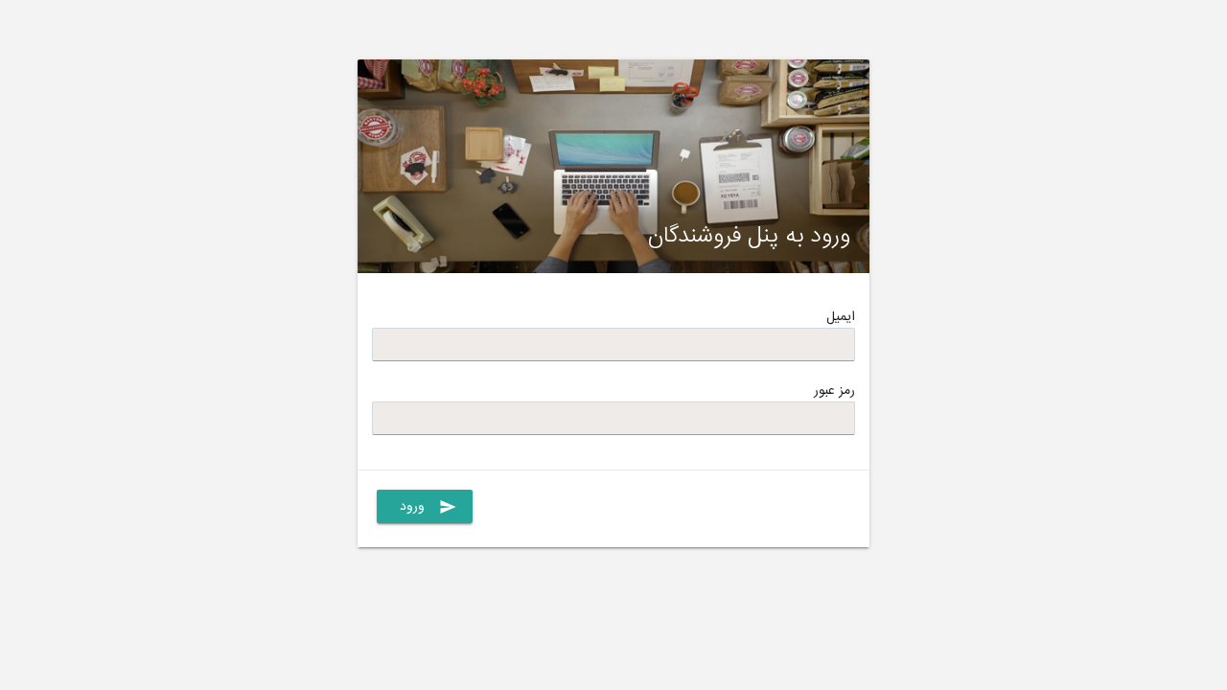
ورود (429, 506)
